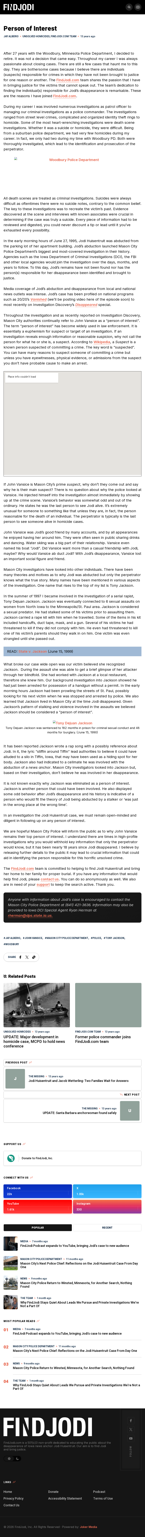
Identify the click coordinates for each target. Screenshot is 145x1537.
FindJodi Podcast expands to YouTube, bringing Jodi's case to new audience (74, 1245)
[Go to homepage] (57, 1426)
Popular (38, 1228)
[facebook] (130, 1420)
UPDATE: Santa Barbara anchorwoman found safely (80, 1113)
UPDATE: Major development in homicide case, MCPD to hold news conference (34, 1041)
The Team (26, 1298)
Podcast (99, 1491)
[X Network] (130, 1429)
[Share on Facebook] (20, 957)
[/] (38, 1191)
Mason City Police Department (67, 938)
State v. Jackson (33, 651)
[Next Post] (130, 1111)
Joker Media (88, 1527)
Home (8, 1491)
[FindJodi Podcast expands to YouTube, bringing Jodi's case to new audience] (11, 1244)
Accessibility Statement (65, 1498)
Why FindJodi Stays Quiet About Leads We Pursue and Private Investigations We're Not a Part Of (79, 1304)
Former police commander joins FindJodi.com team (103, 1039)
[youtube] (130, 1438)
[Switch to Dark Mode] (17, 1458)
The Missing (36, 1076)
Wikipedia (102, 342)
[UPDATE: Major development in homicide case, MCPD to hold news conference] (37, 1005)
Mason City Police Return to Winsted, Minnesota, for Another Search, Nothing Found (76, 1285)
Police (96, 938)
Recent (107, 1228)
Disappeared (86, 305)
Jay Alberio (12, 938)
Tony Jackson (114, 938)
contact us (50, 879)
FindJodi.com (67, 80)
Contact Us (11, 1505)
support (43, 884)
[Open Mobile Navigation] (137, 7)
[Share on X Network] (27, 957)
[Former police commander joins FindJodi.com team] (108, 1005)
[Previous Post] (15, 1078)
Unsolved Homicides (36, 36)
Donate (53, 1491)
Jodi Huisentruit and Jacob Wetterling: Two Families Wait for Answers (78, 1081)
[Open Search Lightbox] (129, 7)
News (23, 1279)
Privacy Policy (14, 1498)
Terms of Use (103, 1498)
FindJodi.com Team (63, 36)
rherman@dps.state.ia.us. (30, 915)
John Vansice (33, 938)
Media (24, 1241)
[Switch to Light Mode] (9, 1458)
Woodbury (12, 944)
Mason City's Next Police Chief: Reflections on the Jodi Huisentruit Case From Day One (79, 1265)
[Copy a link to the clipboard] (33, 957)
